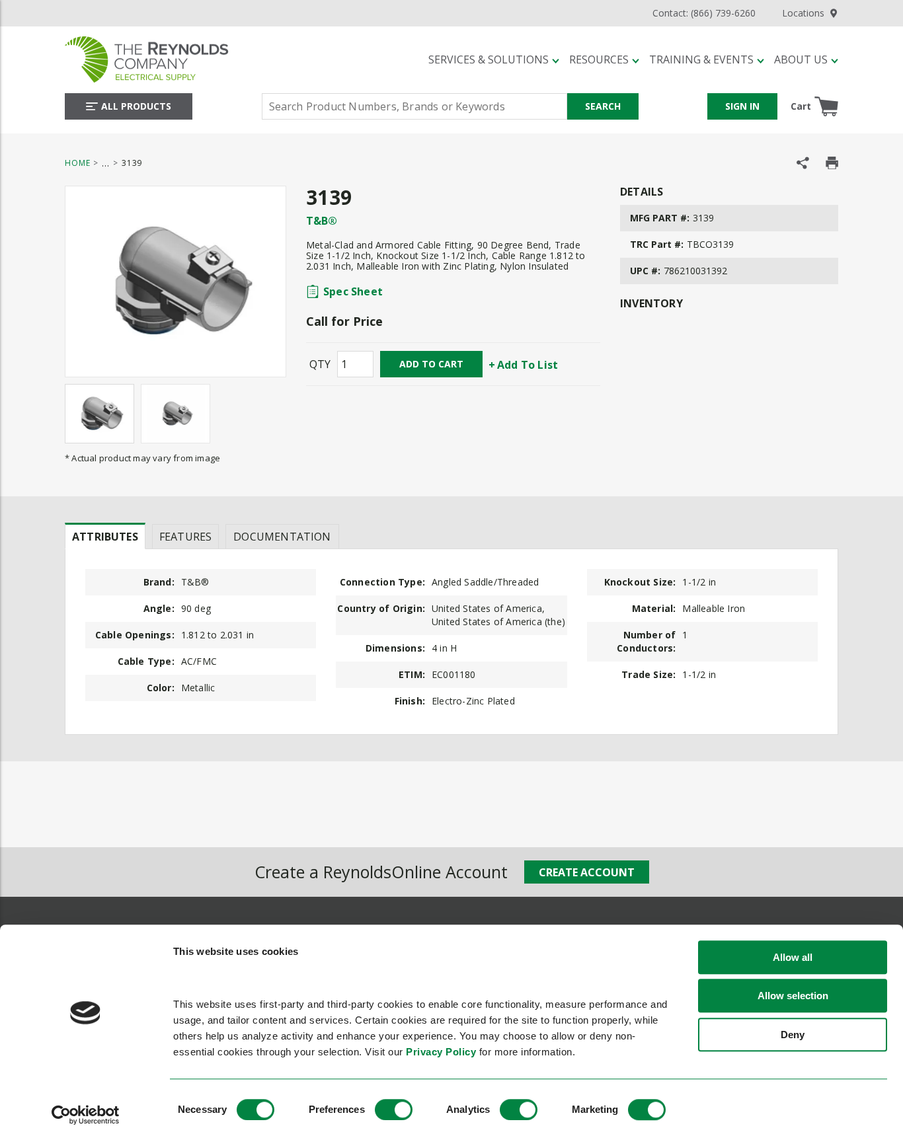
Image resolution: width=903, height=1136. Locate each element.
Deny (793, 1034)
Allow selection (793, 996)
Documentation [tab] (282, 536)
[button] (493, 59)
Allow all (792, 957)
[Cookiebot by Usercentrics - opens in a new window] (85, 1115)
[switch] (393, 1109)
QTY (320, 364)
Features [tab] (185, 536)
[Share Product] (803, 163)
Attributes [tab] (105, 536)
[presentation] (105, 536)
